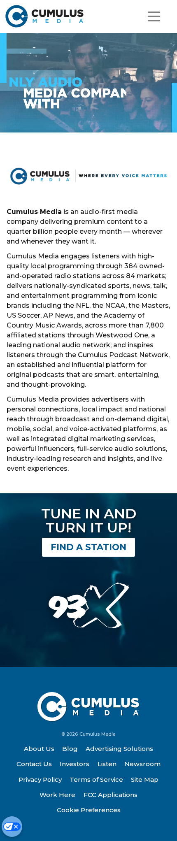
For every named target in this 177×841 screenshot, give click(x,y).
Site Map (144, 779)
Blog (70, 749)
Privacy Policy (40, 779)
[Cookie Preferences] (12, 826)
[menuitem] (39, 749)
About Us (39, 749)
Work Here (57, 795)
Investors (74, 764)
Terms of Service (96, 779)
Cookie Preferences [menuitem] (89, 810)
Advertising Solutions (119, 749)
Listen (107, 764)
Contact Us (34, 764)
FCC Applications (110, 795)
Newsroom (142, 764)
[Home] (48, 16)
